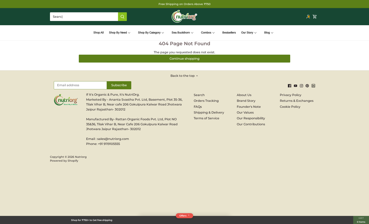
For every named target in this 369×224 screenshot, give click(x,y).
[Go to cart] (314, 16)
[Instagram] (301, 86)
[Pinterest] (307, 86)
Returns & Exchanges (296, 101)
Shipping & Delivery (209, 112)
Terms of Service (206, 118)
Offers (184, 215)
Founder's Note (249, 107)
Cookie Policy (290, 107)
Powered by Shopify (64, 160)
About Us (244, 95)
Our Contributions (251, 124)
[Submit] (122, 16)
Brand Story (246, 101)
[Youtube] (295, 86)
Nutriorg (81, 157)
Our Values (245, 112)
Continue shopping (184, 58)
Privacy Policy (290, 95)
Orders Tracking (206, 101)
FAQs (198, 107)
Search (199, 95)
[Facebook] (289, 86)
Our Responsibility (251, 118)
